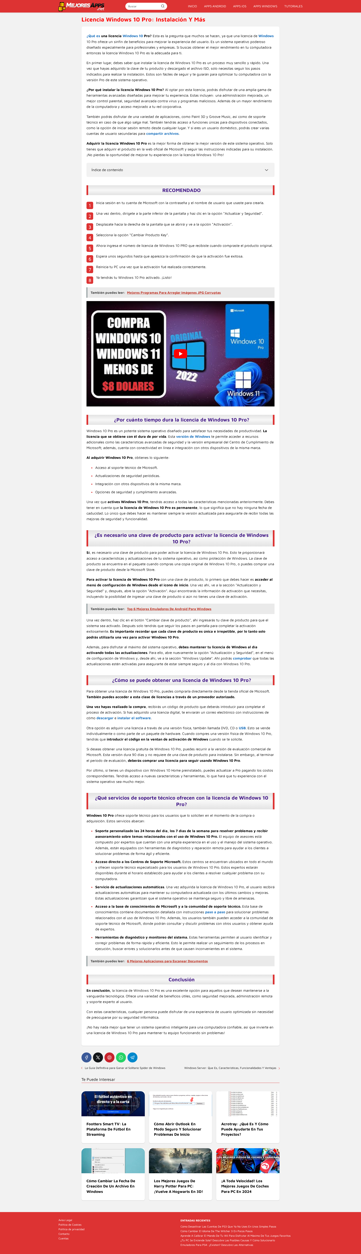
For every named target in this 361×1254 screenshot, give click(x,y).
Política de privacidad (71, 1229)
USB (242, 728)
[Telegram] (132, 1057)
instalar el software (134, 718)
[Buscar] (162, 6)
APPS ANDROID (215, 6)
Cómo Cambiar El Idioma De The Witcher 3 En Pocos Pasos (216, 1231)
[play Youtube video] (180, 354)
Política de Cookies (69, 1224)
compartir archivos (162, 133)
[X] (98, 1057)
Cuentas (63, 1238)
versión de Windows (193, 436)
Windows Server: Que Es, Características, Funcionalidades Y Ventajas (230, 1068)
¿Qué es (93, 36)
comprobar (242, 658)
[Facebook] (86, 1057)
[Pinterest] (109, 1057)
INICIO (192, 6)
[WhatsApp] (121, 1057)
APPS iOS (239, 6)
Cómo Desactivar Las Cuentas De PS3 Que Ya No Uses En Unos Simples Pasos (228, 1226)
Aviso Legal (65, 1220)
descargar (105, 718)
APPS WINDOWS (265, 6)
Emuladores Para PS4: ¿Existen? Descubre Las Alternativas (216, 1244)
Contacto (63, 1233)
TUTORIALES (293, 6)
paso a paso (215, 912)
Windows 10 (133, 36)
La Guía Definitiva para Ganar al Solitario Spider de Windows (125, 1068)
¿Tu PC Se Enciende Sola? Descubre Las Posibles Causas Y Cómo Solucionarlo (227, 1240)
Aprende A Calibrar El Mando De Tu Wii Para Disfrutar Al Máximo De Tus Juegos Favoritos (235, 1235)
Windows (266, 36)
